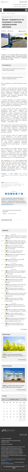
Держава (10, 31)
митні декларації (17, 184)
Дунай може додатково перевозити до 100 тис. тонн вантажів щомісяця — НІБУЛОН (15, 310)
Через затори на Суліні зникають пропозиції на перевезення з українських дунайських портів (14, 266)
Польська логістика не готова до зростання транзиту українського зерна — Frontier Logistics (14, 300)
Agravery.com (10, 462)
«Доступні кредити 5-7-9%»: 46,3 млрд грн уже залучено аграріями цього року (15, 285)
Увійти (15, 6)
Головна (3, 13)
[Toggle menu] (26, 10)
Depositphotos (8, 460)
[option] (14, 40)
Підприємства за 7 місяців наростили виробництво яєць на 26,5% (15, 255)
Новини (3, 31)
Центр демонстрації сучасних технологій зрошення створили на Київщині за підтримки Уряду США (16, 237)
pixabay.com (4, 49)
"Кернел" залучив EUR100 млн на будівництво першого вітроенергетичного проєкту (14, 325)
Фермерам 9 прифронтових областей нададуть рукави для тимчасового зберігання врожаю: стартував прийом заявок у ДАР (15, 242)
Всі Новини (24, 329)
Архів (4, 396)
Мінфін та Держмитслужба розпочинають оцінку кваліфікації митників (12, 78)
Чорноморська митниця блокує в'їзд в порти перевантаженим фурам (13, 69)
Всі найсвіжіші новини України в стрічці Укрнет (14, 467)
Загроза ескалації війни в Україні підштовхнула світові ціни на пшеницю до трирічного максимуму (14, 247)
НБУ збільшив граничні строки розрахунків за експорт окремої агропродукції (15, 276)
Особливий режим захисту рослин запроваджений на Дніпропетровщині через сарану (15, 306)
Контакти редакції (6, 438)
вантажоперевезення (7, 184)
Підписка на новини (6, 444)
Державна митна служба (11, 185)
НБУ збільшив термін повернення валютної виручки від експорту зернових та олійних (15, 290)
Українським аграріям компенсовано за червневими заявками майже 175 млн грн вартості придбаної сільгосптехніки (15, 320)
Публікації (6, 334)
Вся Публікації (22, 359)
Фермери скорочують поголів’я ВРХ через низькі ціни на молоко (14, 260)
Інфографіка (7, 366)
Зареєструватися (22, 6)
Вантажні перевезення (10, 182)
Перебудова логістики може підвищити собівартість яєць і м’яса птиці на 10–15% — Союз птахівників (15, 272)
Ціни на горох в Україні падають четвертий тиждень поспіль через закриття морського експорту (15, 315)
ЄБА (18, 182)
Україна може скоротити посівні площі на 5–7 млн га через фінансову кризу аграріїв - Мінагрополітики (16, 295)
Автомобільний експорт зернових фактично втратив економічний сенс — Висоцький (14, 281)
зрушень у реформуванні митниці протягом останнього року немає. (14, 175)
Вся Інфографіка (21, 389)
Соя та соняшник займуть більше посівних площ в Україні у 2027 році (14, 251)
